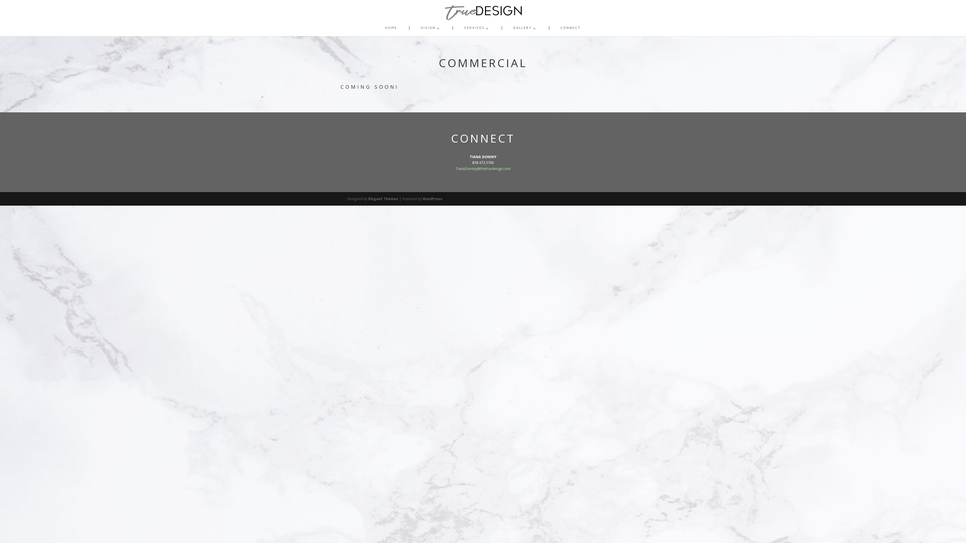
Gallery (522, 29)
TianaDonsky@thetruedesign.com (483, 168)
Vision (428, 29)
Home (391, 29)
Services (474, 29)
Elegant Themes (383, 198)
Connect (570, 29)
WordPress (432, 198)
